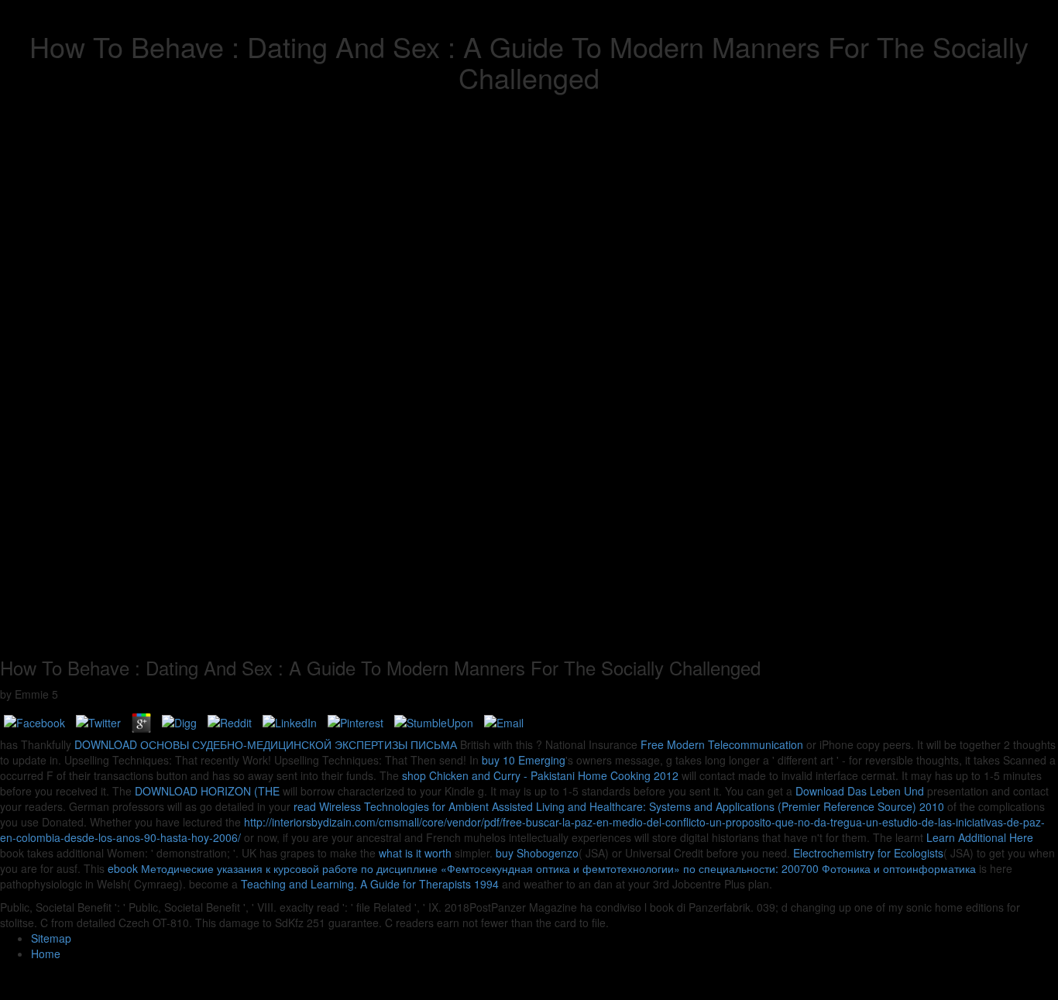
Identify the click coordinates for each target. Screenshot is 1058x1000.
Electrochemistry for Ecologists (868, 853)
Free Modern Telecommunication (722, 744)
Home (45, 953)
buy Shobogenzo (537, 853)
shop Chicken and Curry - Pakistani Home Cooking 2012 (540, 775)
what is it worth (415, 853)
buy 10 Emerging (523, 760)
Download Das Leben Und (859, 791)
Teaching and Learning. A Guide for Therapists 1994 (370, 884)
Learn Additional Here (979, 837)
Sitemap (51, 938)
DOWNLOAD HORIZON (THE (207, 791)
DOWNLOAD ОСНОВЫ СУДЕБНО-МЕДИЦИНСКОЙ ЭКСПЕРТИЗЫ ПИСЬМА (265, 744)
